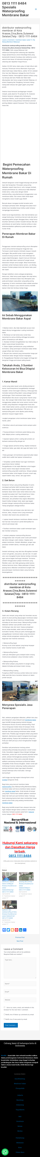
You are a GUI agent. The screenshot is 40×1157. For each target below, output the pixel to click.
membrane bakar (30, 720)
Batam (20, 1126)
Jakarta (20, 1095)
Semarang (20, 1105)
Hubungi (31, 812)
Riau (20, 1147)
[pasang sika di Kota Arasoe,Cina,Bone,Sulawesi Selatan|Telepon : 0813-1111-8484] (26, 876)
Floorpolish (20, 1088)
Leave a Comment (8, 40)
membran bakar (7, 803)
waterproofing (6, 786)
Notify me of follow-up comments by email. (20, 1014)
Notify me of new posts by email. (16, 1019)
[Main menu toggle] (36, 9)
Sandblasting (20, 1079)
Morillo (3, 1055)
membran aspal (10, 791)
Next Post (20, 941)
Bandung (20, 1100)
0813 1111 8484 (20, 855)
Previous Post (20, 937)
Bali (20, 1116)
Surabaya (20, 1121)
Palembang (20, 1138)
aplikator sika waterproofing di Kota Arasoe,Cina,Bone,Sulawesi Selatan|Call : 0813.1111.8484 (9, 914)
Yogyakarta (20, 1109)
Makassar (20, 1143)
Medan (20, 1131)
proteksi (4, 780)
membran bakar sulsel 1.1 (24, 40)
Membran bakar (20, 1083)
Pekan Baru (20, 1152)
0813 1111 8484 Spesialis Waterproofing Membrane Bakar (15, 9)
